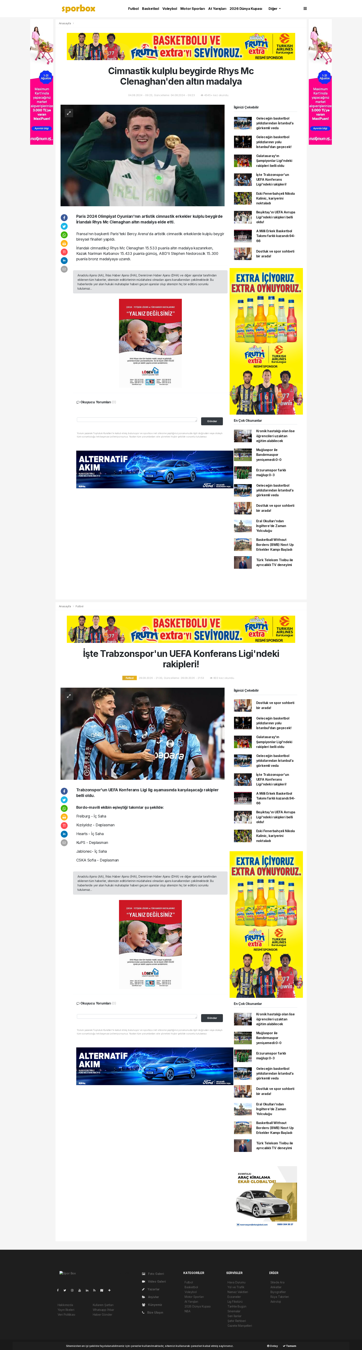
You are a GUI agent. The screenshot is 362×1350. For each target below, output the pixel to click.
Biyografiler (278, 1292)
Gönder (212, 421)
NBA (187, 1311)
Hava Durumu (237, 1282)
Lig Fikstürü (235, 1301)
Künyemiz (154, 1304)
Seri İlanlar (235, 1316)
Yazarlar (153, 1289)
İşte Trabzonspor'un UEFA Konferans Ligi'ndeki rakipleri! (272, 180)
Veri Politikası (66, 1314)
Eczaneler (234, 1296)
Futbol (133, 8)
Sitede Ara (277, 1282)
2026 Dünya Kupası (246, 8)
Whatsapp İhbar (103, 1309)
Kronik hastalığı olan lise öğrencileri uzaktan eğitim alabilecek (275, 436)
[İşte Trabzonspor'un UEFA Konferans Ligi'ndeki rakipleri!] (143, 733)
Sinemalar (234, 1311)
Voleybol (169, 8)
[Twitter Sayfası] (66, 1290)
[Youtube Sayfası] (81, 1290)
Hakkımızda (65, 1305)
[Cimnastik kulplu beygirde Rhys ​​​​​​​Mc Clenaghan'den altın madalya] (143, 155)
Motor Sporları (192, 8)
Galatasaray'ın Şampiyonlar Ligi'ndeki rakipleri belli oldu (274, 161)
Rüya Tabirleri (279, 1296)
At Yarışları (217, 8)
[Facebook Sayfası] (59, 1290)
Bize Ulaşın (154, 1312)
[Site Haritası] (103, 1290)
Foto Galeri (155, 1273)
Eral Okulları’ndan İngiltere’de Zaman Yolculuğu (271, 526)
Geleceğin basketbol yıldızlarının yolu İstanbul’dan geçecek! (274, 142)
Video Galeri (156, 1281)
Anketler (276, 1287)
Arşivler (153, 1297)
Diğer (273, 8)
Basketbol (150, 8)
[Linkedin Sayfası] (89, 1290)
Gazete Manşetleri (240, 1325)
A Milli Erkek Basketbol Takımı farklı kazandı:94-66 (275, 236)
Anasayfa (65, 23)
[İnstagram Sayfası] (74, 1290)
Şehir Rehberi (237, 1321)
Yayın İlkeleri (66, 1309)
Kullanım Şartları (103, 1305)
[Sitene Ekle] (111, 1290)
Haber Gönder (102, 1314)
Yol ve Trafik (236, 1287)
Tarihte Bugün (237, 1306)
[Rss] (96, 1290)
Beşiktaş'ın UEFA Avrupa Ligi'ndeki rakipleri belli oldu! (275, 217)
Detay (273, 1345)
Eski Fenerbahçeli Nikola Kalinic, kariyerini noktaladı (275, 198)
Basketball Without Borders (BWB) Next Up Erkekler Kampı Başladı (275, 545)
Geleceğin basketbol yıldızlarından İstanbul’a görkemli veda (274, 123)
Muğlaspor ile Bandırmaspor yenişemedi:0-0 (269, 455)
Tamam (291, 1345)
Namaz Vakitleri (238, 1292)
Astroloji (275, 1301)
